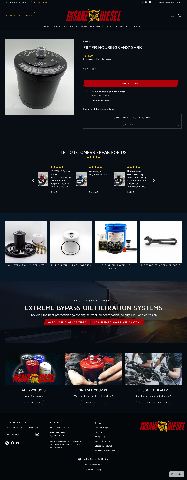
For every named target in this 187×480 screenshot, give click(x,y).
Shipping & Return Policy (106, 446)
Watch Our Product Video (67, 322)
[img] (93, 157)
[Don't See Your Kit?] (93, 369)
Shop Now (33, 402)
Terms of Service (102, 441)
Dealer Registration (153, 402)
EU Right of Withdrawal (105, 450)
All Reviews (100, 437)
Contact (138, 26)
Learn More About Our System (117, 322)
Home (47, 26)
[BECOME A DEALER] (153, 369)
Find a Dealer (123, 26)
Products (69, 26)
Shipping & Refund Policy (132, 118)
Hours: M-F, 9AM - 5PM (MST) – (26, 2)
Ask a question (132, 125)
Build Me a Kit (93, 402)
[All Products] (33, 369)
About (57, 26)
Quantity (90, 69)
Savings (98, 432)
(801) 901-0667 (57, 436)
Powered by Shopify (93, 469)
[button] (34, 181)
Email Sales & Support (60, 427)
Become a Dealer (102, 428)
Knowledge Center (91, 26)
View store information (100, 100)
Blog (109, 26)
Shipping (87, 59)
